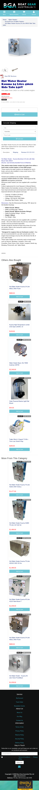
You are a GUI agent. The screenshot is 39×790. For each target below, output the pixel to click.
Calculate (20, 139)
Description (6, 152)
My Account (19, 698)
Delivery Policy (19, 742)
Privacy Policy (19, 731)
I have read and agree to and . (20, 758)
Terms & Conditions (24, 757)
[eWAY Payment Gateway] (25, 785)
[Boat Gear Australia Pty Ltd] (19, 5)
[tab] (6, 152)
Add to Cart (20, 114)
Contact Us (19, 720)
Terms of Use (19, 727)
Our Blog (19, 716)
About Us (19, 712)
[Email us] (19, 766)
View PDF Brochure (10, 76)
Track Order (19, 702)
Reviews (24, 152)
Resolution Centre (19, 706)
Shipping (15, 152)
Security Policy (19, 738)
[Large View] (4, 69)
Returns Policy (19, 735)
